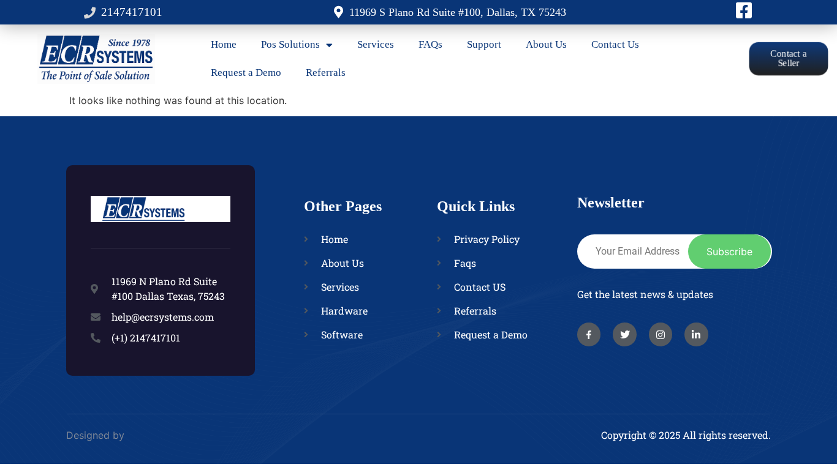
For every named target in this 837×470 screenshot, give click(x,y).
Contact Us (615, 44)
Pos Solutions (290, 44)
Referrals (326, 72)
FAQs (430, 44)
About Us (546, 44)
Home (224, 44)
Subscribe (729, 251)
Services (375, 44)
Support (484, 44)
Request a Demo (246, 72)
